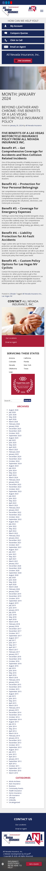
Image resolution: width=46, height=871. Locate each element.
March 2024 (13, 477)
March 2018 (13, 622)
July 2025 (12, 440)
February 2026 (14, 424)
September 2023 (15, 491)
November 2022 (15, 515)
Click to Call (16, 40)
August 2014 (13, 722)
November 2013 (15, 743)
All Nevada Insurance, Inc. (13, 851)
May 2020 (12, 582)
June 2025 (12, 442)
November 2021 (15, 542)
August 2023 (13, 494)
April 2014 (12, 731)
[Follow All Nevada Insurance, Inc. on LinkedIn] (9, 2)
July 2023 (12, 496)
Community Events (16, 788)
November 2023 (15, 487)
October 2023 (14, 489)
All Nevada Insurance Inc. (32, 294)
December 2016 (15, 656)
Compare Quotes (19, 33)
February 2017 (14, 652)
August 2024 (13, 466)
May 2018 (12, 617)
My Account (16, 26)
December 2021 (15, 540)
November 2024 (15, 459)
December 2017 (15, 629)
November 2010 (15, 770)
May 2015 (12, 701)
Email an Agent (18, 46)
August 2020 (13, 575)
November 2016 (15, 659)
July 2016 (12, 668)
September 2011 (15, 768)
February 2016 (14, 680)
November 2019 (15, 596)
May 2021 (12, 556)
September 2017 (15, 636)
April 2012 (12, 763)
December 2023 (15, 484)
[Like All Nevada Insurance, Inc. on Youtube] (11, 2)
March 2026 (13, 421)
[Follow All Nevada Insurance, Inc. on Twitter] (6, 2)
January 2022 (14, 538)
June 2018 (12, 615)
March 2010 (13, 773)
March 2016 (13, 677)
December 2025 (15, 428)
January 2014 (14, 738)
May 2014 (12, 729)
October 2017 (14, 633)
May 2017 (12, 645)
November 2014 (15, 715)
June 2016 (12, 670)
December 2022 (15, 512)
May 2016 (12, 673)
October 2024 (14, 461)
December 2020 (15, 566)
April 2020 (12, 584)
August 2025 (13, 438)
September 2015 (15, 691)
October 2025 (14, 433)
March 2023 (13, 505)
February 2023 (14, 508)
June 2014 (12, 726)
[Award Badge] (23, 385)
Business (12, 786)
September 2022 (15, 519)
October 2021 (14, 545)
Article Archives (14, 781)
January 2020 (14, 591)
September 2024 (15, 463)
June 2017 (12, 643)
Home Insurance (15, 793)
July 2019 (12, 605)
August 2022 (13, 522)
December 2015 (15, 684)
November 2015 (15, 687)
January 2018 (14, 626)
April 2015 (12, 703)
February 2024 (14, 480)
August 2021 (13, 549)
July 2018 (12, 612)
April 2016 (12, 675)
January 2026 (14, 426)
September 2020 (15, 573)
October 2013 (14, 745)
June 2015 (12, 698)
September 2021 (15, 547)
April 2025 (12, 447)
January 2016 (14, 682)
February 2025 (14, 452)
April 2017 (12, 647)
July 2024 (12, 468)
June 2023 (12, 498)
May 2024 (12, 473)
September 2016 (15, 663)
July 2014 (12, 724)
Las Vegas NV (7, 296)
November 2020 (15, 568)
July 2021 (12, 552)
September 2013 (15, 747)
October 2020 (14, 570)
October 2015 (14, 689)
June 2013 (12, 754)
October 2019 (14, 598)
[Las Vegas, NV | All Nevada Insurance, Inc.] (10, 11)
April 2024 (12, 475)
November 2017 (15, 631)
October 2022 (14, 517)
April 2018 (12, 619)
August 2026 (13, 410)
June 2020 (12, 580)
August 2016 (13, 666)
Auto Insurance (14, 784)
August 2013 (13, 750)
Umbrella (12, 800)
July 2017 (12, 640)
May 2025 (12, 445)
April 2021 (12, 559)
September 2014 (15, 719)
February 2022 (14, 535)
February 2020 (14, 589)
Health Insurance (15, 791)
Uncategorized (14, 802)
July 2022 (12, 524)
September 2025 (15, 435)
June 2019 (12, 608)
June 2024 (12, 470)
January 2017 (14, 654)
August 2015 (13, 694)
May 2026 (12, 417)
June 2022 (12, 526)
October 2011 (14, 766)
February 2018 (14, 624)
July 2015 (12, 696)
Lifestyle (12, 294)
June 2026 (12, 415)
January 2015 (14, 710)
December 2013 (15, 740)
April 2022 (12, 531)
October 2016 (14, 661)
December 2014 (15, 712)
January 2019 (14, 610)
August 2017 (13, 638)
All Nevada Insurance (34, 125)
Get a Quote (34, 864)
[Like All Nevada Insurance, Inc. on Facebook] (3, 2)
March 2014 (13, 733)
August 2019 (13, 603)
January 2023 (14, 510)
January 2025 (14, 454)
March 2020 (13, 587)
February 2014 (14, 736)
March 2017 (13, 649)
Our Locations (24, 60)
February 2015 (14, 708)
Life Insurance (14, 795)
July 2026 (12, 412)
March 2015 (13, 705)
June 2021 (12, 554)
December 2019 (15, 594)
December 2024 (15, 456)
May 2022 (12, 529)
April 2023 (12, 503)
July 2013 (12, 752)
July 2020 (12, 577)
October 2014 (14, 717)
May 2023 (12, 501)
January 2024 (14, 482)
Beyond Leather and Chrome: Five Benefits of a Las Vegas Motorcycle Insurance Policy (22, 114)
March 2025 (13, 449)
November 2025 (15, 431)
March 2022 (13, 533)
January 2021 (14, 563)
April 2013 (12, 756)
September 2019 (15, 601)
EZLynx (27, 854)
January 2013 (14, 759)
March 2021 (13, 561)
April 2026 (12, 419)
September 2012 (15, 761)
